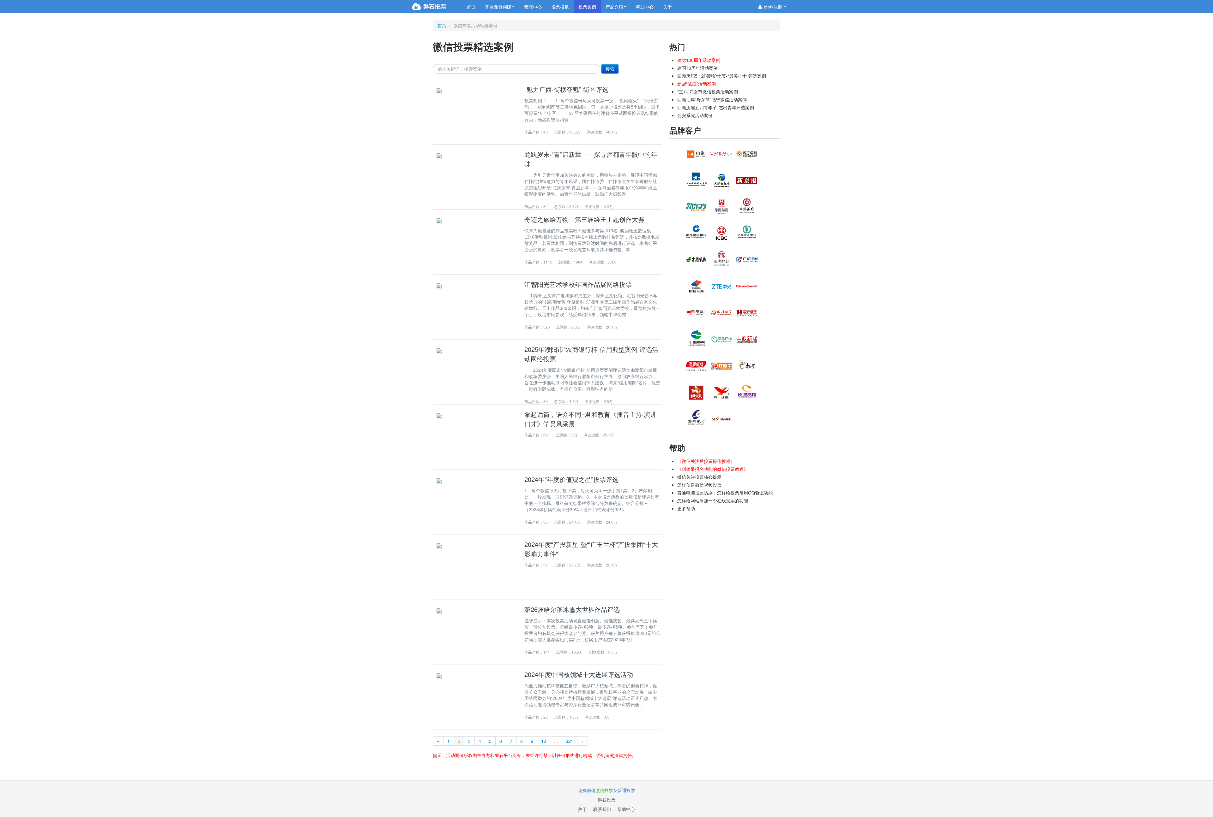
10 (543, 741)
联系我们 (602, 809)
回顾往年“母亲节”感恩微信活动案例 (712, 99)
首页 (471, 6)
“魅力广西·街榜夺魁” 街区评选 (566, 89)
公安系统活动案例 (695, 115)
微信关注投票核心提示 (699, 477)
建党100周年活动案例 (698, 60)
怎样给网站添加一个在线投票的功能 (712, 500)
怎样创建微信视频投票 (699, 485)
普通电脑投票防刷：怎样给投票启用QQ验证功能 (725, 492)
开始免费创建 (498, 6)
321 (569, 741)
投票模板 (560, 6)
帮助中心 (645, 6)
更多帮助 (686, 508)
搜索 (610, 69)
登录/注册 (772, 6)
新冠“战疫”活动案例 (696, 83)
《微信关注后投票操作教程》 (706, 461)
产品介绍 (614, 6)
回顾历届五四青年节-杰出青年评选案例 (715, 107)
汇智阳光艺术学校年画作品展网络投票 (578, 284)
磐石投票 (606, 799)
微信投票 (604, 790)
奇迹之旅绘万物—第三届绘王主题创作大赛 (584, 219)
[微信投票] (436, 6)
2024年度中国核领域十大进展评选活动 (578, 674)
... (556, 741)
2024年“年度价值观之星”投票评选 (571, 479)
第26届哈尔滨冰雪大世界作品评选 (572, 609)
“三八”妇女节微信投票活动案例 (707, 91)
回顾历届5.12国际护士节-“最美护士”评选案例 (721, 76)
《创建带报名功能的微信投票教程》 (712, 469)
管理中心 (533, 6)
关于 (667, 6)
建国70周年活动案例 (697, 68)
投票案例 (587, 6)
